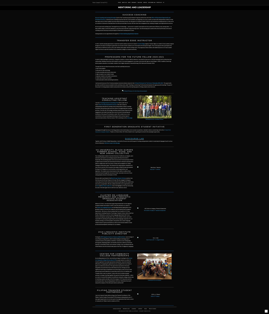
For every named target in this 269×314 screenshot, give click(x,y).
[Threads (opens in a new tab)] (168, 2)
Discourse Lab (134, 139)
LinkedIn (140, 308)
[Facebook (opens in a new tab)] (166, 2)
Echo (98, 185)
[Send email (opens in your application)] (176, 2)
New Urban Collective (106, 185)
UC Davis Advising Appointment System (128, 33)
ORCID (145, 308)
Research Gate (126, 308)
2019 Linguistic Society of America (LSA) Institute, (112, 237)
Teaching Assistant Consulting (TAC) (109, 102)
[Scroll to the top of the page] (266, 311)
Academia (134, 308)
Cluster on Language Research (104, 207)
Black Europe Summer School (118, 178)
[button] (136, 108)
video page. (130, 117)
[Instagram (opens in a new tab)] (170, 2)
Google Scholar (117, 308)
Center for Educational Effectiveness (107, 104)
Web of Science (152, 308)
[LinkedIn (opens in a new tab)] (172, 2)
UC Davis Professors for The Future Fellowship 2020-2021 (148, 83)
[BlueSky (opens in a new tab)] (174, 2)
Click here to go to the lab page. (112, 143)
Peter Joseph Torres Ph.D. (99, 2)
